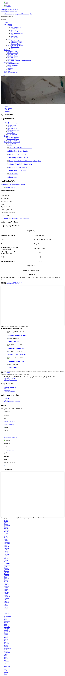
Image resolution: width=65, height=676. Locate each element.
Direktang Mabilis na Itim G (17, 335)
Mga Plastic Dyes (12, 51)
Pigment (9, 39)
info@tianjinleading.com (10, 380)
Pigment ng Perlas (15, 44)
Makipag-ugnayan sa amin (11, 72)
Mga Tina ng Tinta (12, 59)
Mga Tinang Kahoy (12, 56)
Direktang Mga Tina (16, 31)
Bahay (6, 22)
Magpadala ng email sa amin (8, 218)
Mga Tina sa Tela (12, 54)
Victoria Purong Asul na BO (14, 282)
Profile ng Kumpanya (13, 63)
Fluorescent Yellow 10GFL (16, 361)
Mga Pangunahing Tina (17, 33)
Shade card (7, 71)
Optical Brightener (16, 38)
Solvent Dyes (14, 36)
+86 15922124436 (9, 450)
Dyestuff (9, 25)
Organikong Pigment (16, 41)
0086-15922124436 (9, 378)
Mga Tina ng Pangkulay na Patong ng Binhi (19, 60)
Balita (9, 69)
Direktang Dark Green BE (16, 355)
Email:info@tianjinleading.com (9, 11)
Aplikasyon (7, 50)
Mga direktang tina (12, 128)
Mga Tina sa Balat (12, 57)
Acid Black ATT (13, 177)
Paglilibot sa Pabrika (12, 65)
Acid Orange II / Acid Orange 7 (18, 157)
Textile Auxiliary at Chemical (15, 45)
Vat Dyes (13, 34)
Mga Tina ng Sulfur (16, 27)
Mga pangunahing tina (13, 130)
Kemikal (13, 48)
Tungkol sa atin (8, 62)
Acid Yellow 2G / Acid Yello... (17, 171)
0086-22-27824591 (9, 424)
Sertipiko (9, 66)
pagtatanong (6, 372)
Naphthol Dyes (15, 28)
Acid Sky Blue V (13, 368)
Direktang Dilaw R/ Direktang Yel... (19, 164)
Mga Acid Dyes (15, 30)
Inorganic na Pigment (16, 42)
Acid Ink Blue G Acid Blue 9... (17, 151)
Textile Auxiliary (15, 47)
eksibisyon (10, 68)
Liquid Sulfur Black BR (12, 283)
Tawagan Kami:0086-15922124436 (10, 9)
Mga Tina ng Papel (12, 53)
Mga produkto (8, 24)
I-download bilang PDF (22, 218)
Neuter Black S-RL (14, 342)
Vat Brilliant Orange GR (16, 348)
